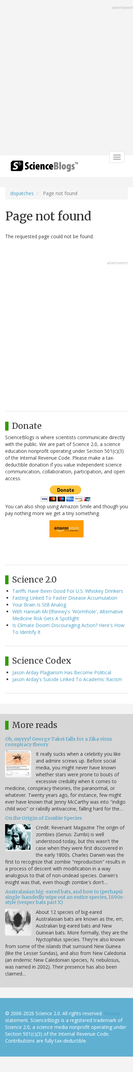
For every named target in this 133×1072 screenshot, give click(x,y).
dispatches (22, 193)
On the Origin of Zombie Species (43, 818)
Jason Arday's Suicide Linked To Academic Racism (67, 679)
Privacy (112, 1013)
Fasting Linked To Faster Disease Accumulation (64, 598)
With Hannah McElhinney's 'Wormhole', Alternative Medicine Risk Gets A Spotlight (67, 615)
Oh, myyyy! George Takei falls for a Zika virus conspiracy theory (58, 741)
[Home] (44, 168)
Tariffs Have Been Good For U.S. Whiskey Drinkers (67, 591)
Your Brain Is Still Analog (39, 604)
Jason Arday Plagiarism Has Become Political (61, 672)
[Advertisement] (66, 78)
